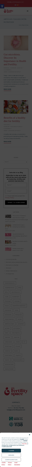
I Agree (11, 450)
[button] (29, 435)
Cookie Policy (4, 463)
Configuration (11, 459)
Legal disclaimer (17, 463)
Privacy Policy (10, 463)
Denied (11, 455)
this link (24, 443)
